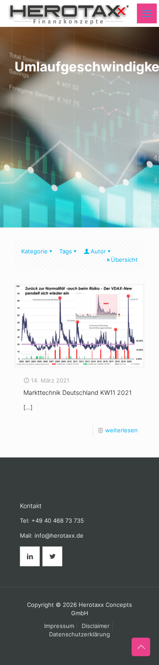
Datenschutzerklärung (79, 634)
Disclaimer (96, 625)
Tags (65, 251)
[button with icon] (30, 556)
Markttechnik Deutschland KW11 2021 (77, 392)
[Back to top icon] (141, 647)
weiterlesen (121, 430)
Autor (98, 251)
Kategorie (34, 251)
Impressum (59, 625)
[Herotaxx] (68, 13)
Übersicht (124, 259)
